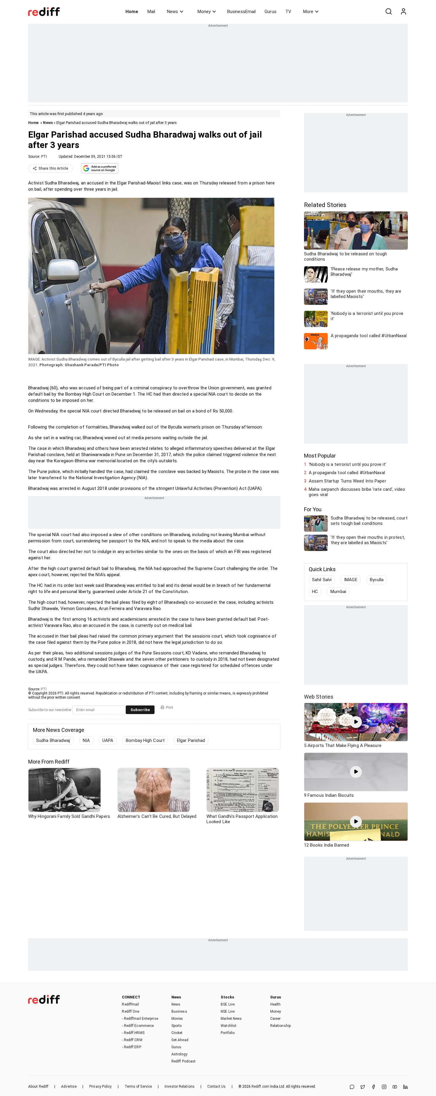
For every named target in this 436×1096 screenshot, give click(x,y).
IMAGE (350, 579)
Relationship (280, 1026)
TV (288, 11)
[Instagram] (384, 1087)
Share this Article (53, 168)
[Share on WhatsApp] (352, 1087)
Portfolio (228, 1033)
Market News (231, 1019)
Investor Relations (180, 1086)
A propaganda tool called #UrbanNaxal (347, 472)
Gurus (270, 11)
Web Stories (318, 697)
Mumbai (338, 591)
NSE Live (228, 1011)
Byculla (377, 579)
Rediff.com (260, 1086)
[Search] (388, 11)
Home (131, 11)
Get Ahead (179, 1040)
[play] (356, 722)
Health (275, 1004)
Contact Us (216, 1086)
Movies (177, 1019)
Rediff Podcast (183, 1061)
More (308, 11)
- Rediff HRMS (133, 1033)
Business (179, 1011)
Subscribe (140, 710)
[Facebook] (373, 1087)
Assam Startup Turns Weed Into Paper (347, 481)
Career (275, 1019)
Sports (176, 1026)
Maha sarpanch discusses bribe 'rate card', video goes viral (357, 492)
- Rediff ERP (131, 1047)
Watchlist (228, 1026)
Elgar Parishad (191, 740)
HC (315, 591)
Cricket (177, 1033)
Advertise (69, 1086)
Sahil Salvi (322, 579)
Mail (151, 11)
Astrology (179, 1054)
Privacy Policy (100, 1086)
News (172, 11)
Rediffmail (130, 1004)
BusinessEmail (241, 11)
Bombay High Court (145, 740)
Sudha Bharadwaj (53, 740)
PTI (44, 156)
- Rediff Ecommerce (138, 1026)
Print (169, 707)
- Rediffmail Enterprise (140, 1019)
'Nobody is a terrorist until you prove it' (347, 464)
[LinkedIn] (405, 1087)
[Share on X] (362, 1087)
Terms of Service (138, 1086)
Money (204, 11)
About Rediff (38, 1086)
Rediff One (130, 1011)
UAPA (107, 740)
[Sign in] (403, 11)
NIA (86, 740)
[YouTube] (394, 1087)
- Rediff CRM (132, 1040)
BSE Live (228, 1004)
